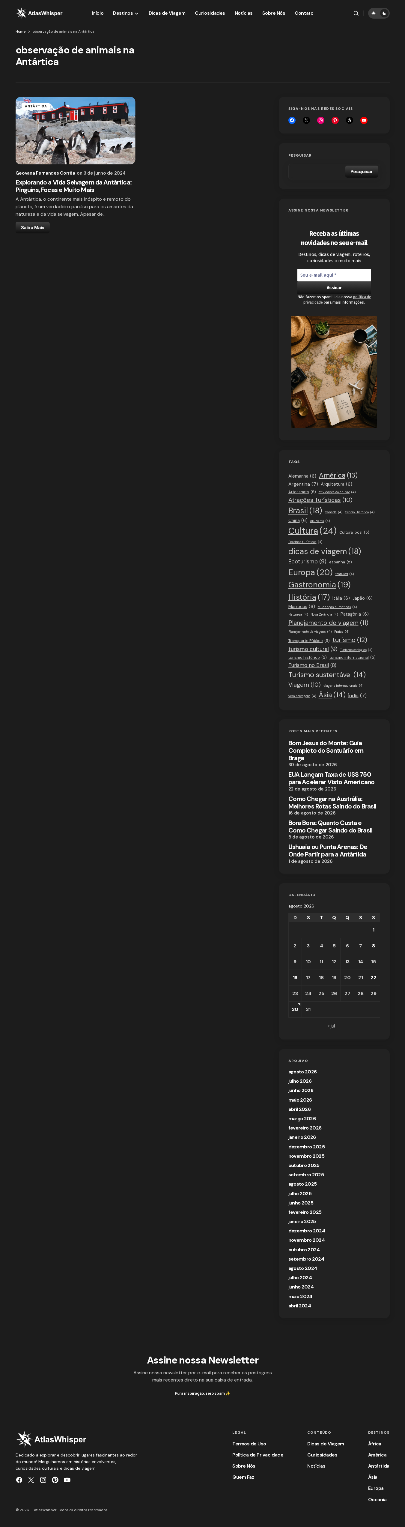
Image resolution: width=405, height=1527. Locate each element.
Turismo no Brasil (312, 665)
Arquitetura (336, 484)
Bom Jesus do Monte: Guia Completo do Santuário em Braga (326, 751)
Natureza (298, 614)
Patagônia (355, 614)
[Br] (335, 120)
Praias (341, 631)
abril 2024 (299, 1306)
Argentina (303, 484)
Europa (310, 572)
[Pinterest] (55, 1480)
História (309, 597)
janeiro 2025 (302, 1221)
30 (295, 1009)
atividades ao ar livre (337, 492)
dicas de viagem (324, 551)
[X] (306, 120)
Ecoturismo (307, 561)
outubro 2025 (304, 1165)
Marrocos (301, 607)
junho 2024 (301, 1287)
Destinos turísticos (305, 542)
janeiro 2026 (302, 1137)
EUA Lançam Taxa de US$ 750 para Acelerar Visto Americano (331, 778)
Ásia (332, 694)
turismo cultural (313, 649)
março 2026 (302, 1118)
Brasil (305, 511)
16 (295, 977)
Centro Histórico (359, 512)
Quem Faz (243, 1477)
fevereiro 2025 (305, 1212)
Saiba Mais (32, 227)
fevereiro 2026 (305, 1128)
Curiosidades (322, 1455)
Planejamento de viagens (310, 631)
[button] (356, 13)
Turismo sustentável (327, 674)
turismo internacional (352, 657)
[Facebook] (292, 120)
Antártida (36, 106)
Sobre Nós (243, 1466)
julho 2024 (300, 1277)
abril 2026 (299, 1109)
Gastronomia (319, 585)
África (374, 1444)
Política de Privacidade (257, 1455)
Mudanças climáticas (337, 607)
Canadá (333, 512)
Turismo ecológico (356, 650)
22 (373, 977)
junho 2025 (301, 1203)
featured (344, 574)
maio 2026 (300, 1100)
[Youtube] (364, 120)
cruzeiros (320, 521)
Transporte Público (309, 640)
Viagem (304, 684)
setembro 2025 (306, 1175)
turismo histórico (307, 657)
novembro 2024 (306, 1240)
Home (20, 31)
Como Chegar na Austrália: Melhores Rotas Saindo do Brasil (332, 802)
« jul (331, 1026)
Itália (341, 598)
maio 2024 (300, 1296)
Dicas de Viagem (325, 1444)
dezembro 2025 (306, 1147)
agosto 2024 (302, 1268)
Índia (357, 695)
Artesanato (302, 491)
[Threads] (349, 120)
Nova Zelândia (324, 614)
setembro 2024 (306, 1259)
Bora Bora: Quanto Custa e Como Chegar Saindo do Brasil (330, 826)
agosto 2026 (302, 1072)
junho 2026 (301, 1090)
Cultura (312, 530)
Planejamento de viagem (328, 623)
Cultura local (354, 532)
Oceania (377, 1499)
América (338, 475)
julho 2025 (300, 1193)
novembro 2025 (306, 1156)
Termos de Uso (249, 1444)
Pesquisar (300, 155)
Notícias (316, 1466)
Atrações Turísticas (320, 500)
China (298, 521)
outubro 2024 (304, 1249)
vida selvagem (302, 696)
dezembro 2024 (306, 1231)
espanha (340, 562)
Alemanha (302, 476)
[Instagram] (320, 120)
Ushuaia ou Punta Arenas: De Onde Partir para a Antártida (327, 850)
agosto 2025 (302, 1184)
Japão (363, 598)
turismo (349, 640)
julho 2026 (300, 1081)
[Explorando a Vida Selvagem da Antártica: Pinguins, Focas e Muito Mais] (75, 130)
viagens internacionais (343, 685)
